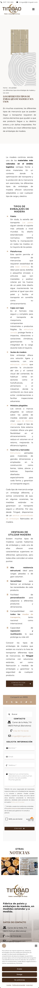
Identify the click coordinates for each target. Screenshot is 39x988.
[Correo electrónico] (31, 702)
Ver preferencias (19, 980)
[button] (36, 946)
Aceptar (19, 969)
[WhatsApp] (21, 702)
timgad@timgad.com (21, 736)
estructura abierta (19, 364)
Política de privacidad (18, 985)
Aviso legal (29, 985)
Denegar (19, 974)
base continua (22, 267)
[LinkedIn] (16, 702)
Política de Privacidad (17, 802)
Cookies (8, 985)
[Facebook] (7, 702)
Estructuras (15, 453)
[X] (12, 702)
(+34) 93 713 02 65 (20, 731)
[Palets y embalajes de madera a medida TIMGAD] (17, 885)
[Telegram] (26, 702)
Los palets (27, 222)
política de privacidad (14, 808)
